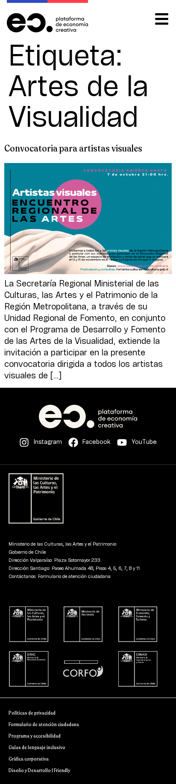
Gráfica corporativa (29, 759)
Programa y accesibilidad (35, 736)
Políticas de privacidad (32, 713)
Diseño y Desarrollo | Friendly (39, 770)
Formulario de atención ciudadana (44, 724)
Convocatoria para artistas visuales (73, 148)
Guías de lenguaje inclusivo (37, 747)
